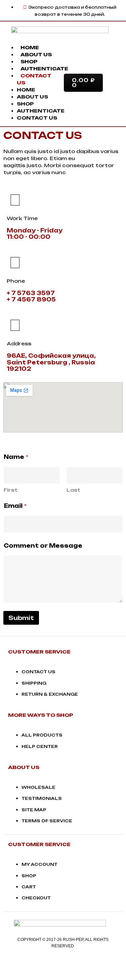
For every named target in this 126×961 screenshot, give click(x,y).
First (10, 490)
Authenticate (44, 68)
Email (15, 506)
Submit (21, 617)
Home (29, 47)
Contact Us (37, 118)
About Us (36, 54)
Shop (29, 61)
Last (73, 490)
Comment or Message (43, 546)
